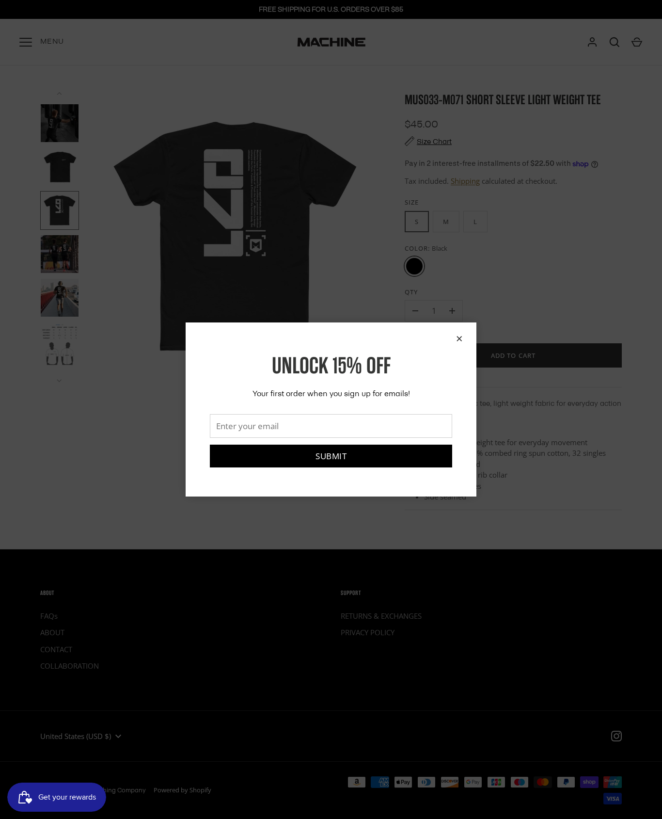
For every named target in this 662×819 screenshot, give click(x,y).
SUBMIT (331, 456)
